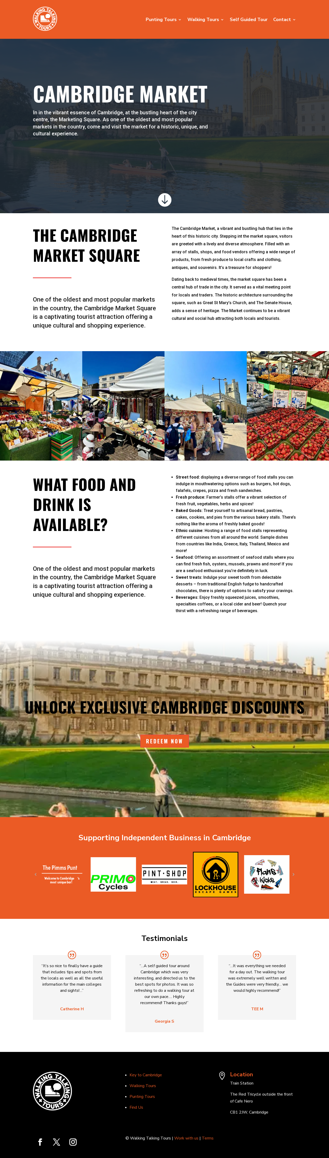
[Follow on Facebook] (40, 1142)
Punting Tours (161, 20)
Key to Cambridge (146, 1075)
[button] (35, 874)
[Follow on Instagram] (73, 1142)
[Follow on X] (56, 1142)
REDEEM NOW (164, 741)
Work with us (186, 1138)
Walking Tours (203, 20)
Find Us (136, 1107)
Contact (282, 20)
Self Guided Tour (249, 20)
